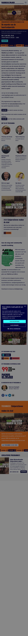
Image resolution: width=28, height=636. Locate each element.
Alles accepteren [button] (14, 321)
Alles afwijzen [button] (14, 325)
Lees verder (12, 318)
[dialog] (14, 318)
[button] (14, 329)
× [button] (24, 306)
